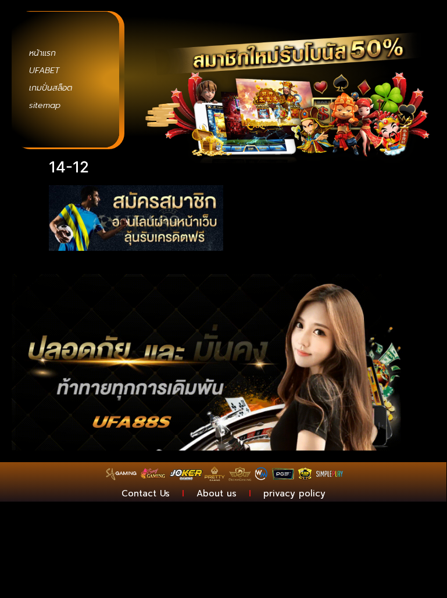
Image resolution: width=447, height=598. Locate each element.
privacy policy (294, 493)
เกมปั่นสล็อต (50, 88)
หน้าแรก (42, 53)
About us (216, 493)
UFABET (44, 70)
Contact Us (145, 493)
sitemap (44, 105)
